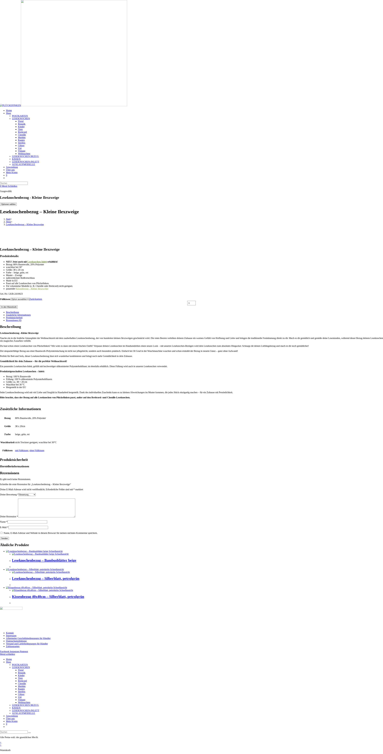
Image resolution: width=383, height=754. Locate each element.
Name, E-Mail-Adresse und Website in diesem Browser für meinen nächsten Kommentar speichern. (51, 533)
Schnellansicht (55, 551)
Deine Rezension (9, 516)
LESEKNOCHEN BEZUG (25, 705)
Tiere (20, 678)
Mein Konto (12, 721)
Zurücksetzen (35, 299)
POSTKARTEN (20, 664)
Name (3, 521)
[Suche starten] (29, 732)
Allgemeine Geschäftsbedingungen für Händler (28, 638)
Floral (20, 670)
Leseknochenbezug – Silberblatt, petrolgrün (45, 578)
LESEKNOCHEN (21, 667)
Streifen (21, 691)
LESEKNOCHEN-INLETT (25, 710)
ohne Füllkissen (36, 450)
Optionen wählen (8, 204)
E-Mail (4, 527)
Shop (8, 662)
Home (9, 659)
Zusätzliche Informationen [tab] (18, 315)
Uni (20, 697)
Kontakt (10, 633)
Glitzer (21, 694)
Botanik (21, 672)
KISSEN (16, 708)
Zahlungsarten (12, 646)
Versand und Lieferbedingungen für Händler (27, 643)
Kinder (21, 675)
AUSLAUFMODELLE (23, 713)
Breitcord (22, 681)
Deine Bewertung (9, 494)
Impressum (11, 635)
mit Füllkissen (21, 450)
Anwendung (12, 716)
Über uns (10, 718)
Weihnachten (24, 702)
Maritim (21, 686)
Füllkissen (5, 299)
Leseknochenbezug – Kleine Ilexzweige (25, 224)
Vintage (21, 699)
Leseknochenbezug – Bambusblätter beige (44, 560)
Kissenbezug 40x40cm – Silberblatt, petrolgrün (48, 597)
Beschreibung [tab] (12, 312)
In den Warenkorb (8, 307)
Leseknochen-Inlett (37, 261)
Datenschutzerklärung (16, 641)
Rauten (21, 689)
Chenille (22, 683)
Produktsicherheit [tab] (14, 317)
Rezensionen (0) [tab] (13, 320)
